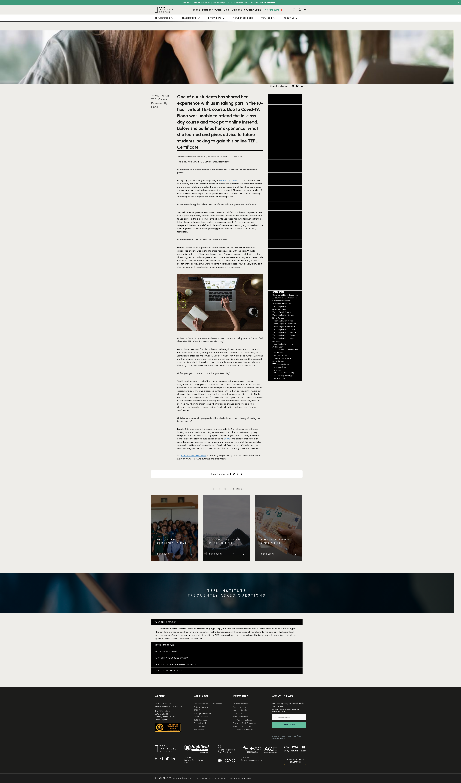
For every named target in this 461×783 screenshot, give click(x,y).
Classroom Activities (281, 108)
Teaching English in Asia (283, 176)
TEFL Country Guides (242, 726)
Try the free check (267, 2)
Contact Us (237, 713)
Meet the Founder (240, 710)
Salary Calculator (201, 716)
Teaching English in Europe (285, 189)
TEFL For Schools (243, 18)
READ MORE (164, 554)
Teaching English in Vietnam (284, 332)
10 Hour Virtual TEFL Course (193, 455)
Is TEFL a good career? (166, 651)
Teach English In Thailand (284, 149)
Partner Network (212, 9)
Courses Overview (240, 704)
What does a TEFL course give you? (171, 658)
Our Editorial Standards (242, 729)
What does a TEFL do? (165, 622)
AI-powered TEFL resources (284, 101)
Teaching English (278, 162)
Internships (214, 18)
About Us (289, 18)
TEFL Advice (275, 223)
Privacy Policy (296, 736)
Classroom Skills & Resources (285, 295)
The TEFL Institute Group (283, 278)
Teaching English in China (284, 182)
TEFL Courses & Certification (285, 350)
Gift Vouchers (199, 726)
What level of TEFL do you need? (170, 671)
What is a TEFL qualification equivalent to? (176, 664)
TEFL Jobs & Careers (280, 271)
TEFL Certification (240, 716)
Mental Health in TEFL (281, 136)
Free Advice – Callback (242, 720)
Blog (226, 9)
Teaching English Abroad (283, 169)
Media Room (199, 729)
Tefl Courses (162, 18)
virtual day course (228, 180)
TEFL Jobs (266, 18)
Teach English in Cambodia (284, 143)
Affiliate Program (201, 707)
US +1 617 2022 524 (163, 703)
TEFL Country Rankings (282, 236)
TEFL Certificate (278, 229)
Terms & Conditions (204, 778)
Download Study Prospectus (244, 723)
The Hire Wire (271, 9)
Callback (237, 9)
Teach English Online (281, 156)
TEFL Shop (198, 710)
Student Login (252, 9)
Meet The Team (239, 707)
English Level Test (201, 723)
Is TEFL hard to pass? (165, 645)
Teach (196, 9)
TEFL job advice (277, 258)
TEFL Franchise (277, 252)
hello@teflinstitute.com (240, 778)
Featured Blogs (277, 123)
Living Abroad (276, 130)
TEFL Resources (200, 720)
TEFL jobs (273, 265)
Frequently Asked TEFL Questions (208, 704)
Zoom (227, 438)
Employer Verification (202, 713)
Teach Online (189, 18)
